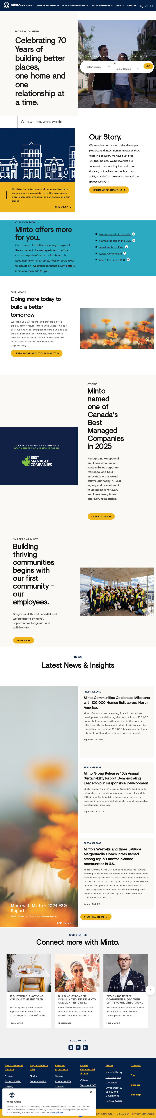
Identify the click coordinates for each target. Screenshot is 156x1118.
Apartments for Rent (111, 247)
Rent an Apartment (46, 5)
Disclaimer (123, 1113)
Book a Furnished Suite (73, 5)
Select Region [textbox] (123, 68)
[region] (49, 1102)
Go (148, 66)
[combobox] (98, 68)
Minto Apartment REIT (112, 260)
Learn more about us (107, 190)
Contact (131, 5)
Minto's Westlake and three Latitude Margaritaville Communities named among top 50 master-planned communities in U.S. (112, 856)
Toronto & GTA (13, 1081)
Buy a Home (26, 5)
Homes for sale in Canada (115, 234)
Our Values (111, 1082)
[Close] (91, 1091)
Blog (133, 1075)
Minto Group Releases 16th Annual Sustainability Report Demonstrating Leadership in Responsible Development (116, 778)
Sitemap (136, 1094)
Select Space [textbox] (94, 67)
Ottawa (9, 1076)
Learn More (99, 516)
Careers (135, 1084)
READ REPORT (64, 922)
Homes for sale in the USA (115, 241)
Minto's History (114, 1072)
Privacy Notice (56, 1112)
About (118, 5)
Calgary (9, 1086)
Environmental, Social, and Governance (114, 1091)
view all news (94, 916)
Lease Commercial (100, 5)
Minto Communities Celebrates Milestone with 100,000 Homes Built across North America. (117, 702)
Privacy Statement (143, 1113)
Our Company (113, 1077)
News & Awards (114, 1100)
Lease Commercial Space (87, 1069)
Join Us (22, 640)
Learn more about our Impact (35, 353)
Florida (33, 1076)
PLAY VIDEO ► (63, 207)
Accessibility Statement (100, 1113)
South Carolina (38, 1081)
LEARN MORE (16, 1023)
